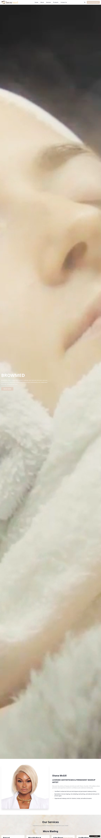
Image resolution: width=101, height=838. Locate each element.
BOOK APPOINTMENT (93, 2)
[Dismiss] (99, 836)
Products (55, 2)
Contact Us (64, 2)
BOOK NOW (7, 389)
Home (36, 2)
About (42, 2)
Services (48, 2)
